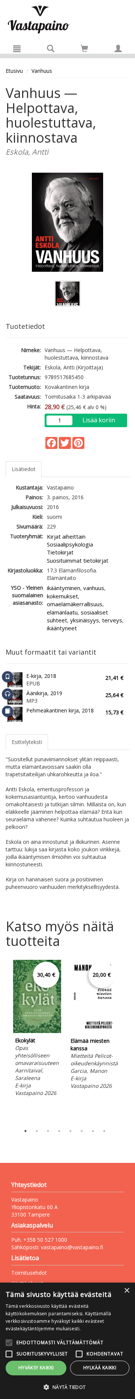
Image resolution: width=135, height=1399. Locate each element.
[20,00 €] (93, 1031)
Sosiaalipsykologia (70, 544)
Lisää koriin (98, 420)
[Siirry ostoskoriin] (84, 48)
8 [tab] (104, 1131)
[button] (67, 1386)
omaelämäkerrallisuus (74, 604)
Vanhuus (42, 70)
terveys (112, 620)
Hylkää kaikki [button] (99, 1367)
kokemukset (62, 596)
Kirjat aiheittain (66, 536)
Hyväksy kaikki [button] (36, 1367)
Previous (4, 1040)
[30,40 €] (37, 1031)
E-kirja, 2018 (41, 675)
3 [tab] (48, 1131)
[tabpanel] (37, 1029)
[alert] (67, 1341)
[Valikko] (17, 48)
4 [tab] (59, 1131)
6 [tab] (82, 1131)
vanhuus (93, 588)
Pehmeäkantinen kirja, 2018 (60, 710)
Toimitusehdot (29, 1272)
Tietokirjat (60, 552)
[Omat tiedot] (118, 48)
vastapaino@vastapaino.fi (72, 1247)
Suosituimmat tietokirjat (77, 560)
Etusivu (14, 70)
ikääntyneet (62, 628)
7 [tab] (93, 1131)
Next (125, 1040)
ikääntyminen (63, 588)
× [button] (126, 1291)
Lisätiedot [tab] (24, 469)
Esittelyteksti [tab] (27, 741)
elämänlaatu (62, 612)
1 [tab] (25, 1131)
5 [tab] (70, 1131)
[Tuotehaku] (51, 48)
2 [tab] (36, 1131)
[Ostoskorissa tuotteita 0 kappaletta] (84, 49)
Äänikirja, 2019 (44, 693)
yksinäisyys (84, 620)
